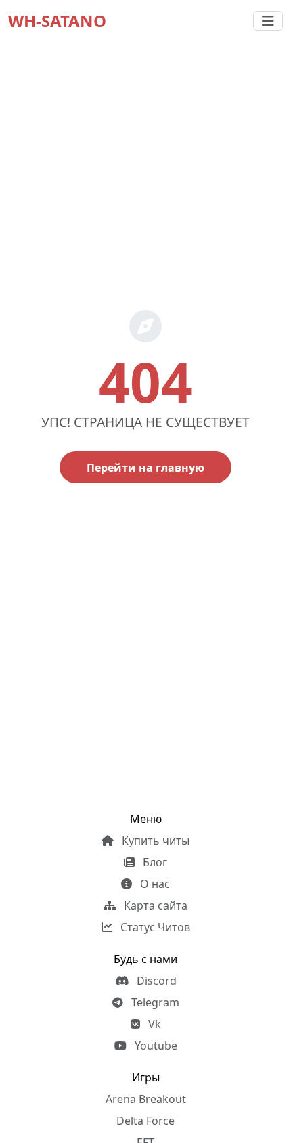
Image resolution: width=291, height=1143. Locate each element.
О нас (153, 883)
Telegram (154, 1002)
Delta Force (145, 1120)
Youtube (154, 1045)
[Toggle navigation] (268, 21)
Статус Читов (154, 927)
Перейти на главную (145, 467)
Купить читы (154, 840)
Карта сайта (154, 905)
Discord (155, 980)
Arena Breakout (146, 1099)
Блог (153, 862)
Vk (153, 1023)
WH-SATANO (57, 20)
